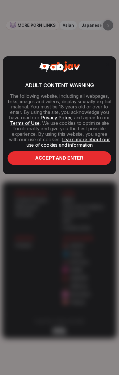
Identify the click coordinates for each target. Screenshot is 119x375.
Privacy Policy (56, 117)
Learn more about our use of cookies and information (68, 142)
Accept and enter (59, 158)
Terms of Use (25, 123)
